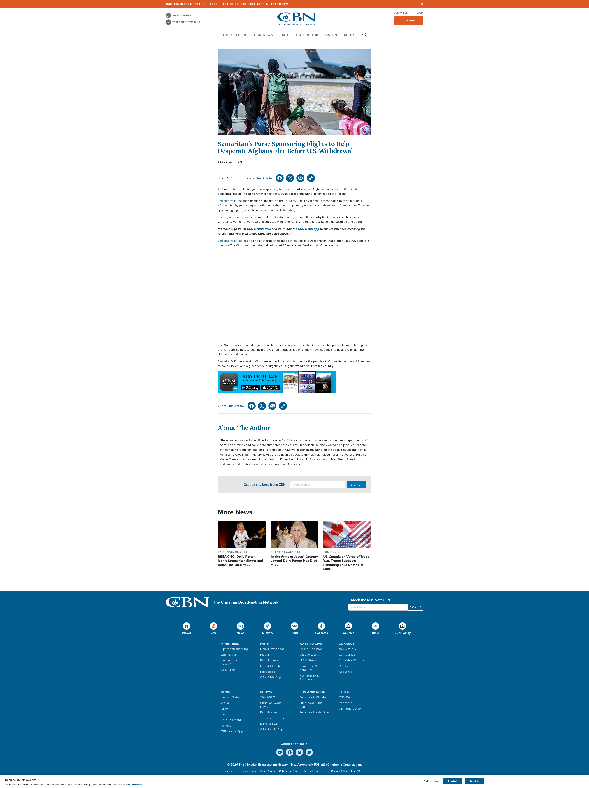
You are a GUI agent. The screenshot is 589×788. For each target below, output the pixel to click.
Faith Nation (269, 712)
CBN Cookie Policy (289, 771)
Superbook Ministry (313, 697)
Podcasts (345, 703)
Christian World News (271, 705)
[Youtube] (279, 752)
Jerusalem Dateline (273, 718)
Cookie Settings (431, 781)
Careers (344, 666)
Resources (267, 672)
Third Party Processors (315, 771)
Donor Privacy (267, 771)
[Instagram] (299, 752)
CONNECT (347, 643)
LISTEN (331, 34)
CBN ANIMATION (312, 692)
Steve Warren (230, 162)
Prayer (264, 655)
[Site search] (364, 36)
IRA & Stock (307, 660)
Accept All (474, 781)
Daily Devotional (272, 649)
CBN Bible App (270, 677)
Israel (225, 708)
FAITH (285, 34)
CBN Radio (346, 697)
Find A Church (270, 666)
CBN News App (232, 731)
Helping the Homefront (229, 662)
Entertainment (231, 720)
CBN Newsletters (259, 229)
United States (231, 697)
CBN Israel (228, 655)
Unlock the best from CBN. (265, 485)
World (225, 703)
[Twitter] (290, 178)
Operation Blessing (234, 649)
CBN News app (308, 229)
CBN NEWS (263, 34)
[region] (294, 781)
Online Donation (311, 649)
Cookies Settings (340, 771)
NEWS (225, 692)
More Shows (269, 724)
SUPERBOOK (307, 34)
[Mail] (300, 178)
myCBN (358, 771)
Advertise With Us (351, 660)
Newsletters (347, 649)
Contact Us (400, 12)
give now (409, 20)
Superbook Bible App (311, 705)
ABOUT (350, 34)
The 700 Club (235, 34)
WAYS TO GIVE (310, 643)
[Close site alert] (422, 4)
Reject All (452, 781)
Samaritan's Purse (230, 201)
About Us (345, 672)
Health (225, 714)
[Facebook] (280, 178)
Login (420, 12)
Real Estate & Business (309, 677)
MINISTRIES (230, 643)
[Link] (311, 178)
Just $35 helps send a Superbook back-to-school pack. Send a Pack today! (227, 4)
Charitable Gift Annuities (309, 668)
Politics (226, 726)
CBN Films (228, 670)
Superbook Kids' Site (314, 712)
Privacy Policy (249, 771)
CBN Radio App (350, 708)
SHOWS (266, 692)
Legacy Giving (309, 655)
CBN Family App (271, 729)
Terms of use (231, 771)
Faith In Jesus (270, 660)
